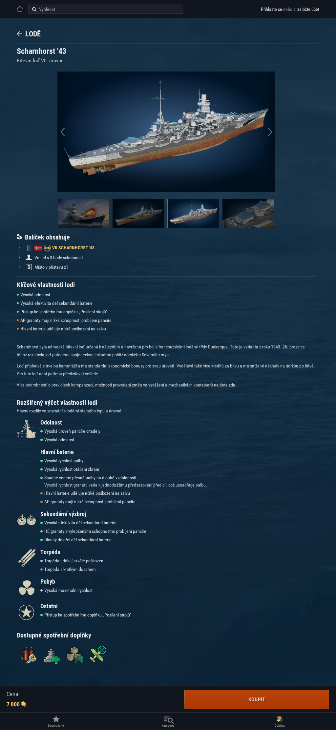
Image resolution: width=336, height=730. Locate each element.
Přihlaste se (271, 9)
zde (232, 384)
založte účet (308, 9)
